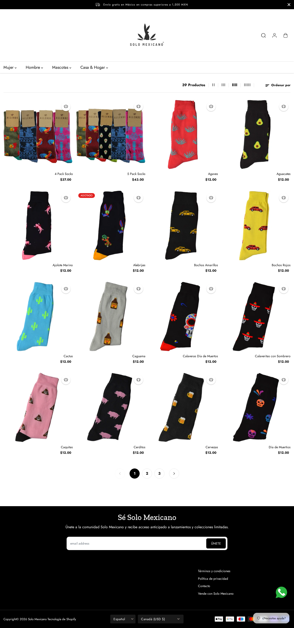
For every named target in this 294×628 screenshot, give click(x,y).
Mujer (9, 67)
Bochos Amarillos (206, 265)
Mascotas (60, 67)
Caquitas (67, 447)
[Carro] (285, 35)
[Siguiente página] (174, 473)
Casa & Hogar (93, 67)
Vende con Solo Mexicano (216, 593)
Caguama (138, 356)
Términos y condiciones (214, 571)
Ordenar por (280, 85)
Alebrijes (139, 265)
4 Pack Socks (64, 173)
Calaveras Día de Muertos (200, 356)
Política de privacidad (213, 578)
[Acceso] (274, 35)
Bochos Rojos (281, 265)
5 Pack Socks (136, 173)
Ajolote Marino (63, 265)
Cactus (68, 356)
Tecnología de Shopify (62, 619)
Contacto (204, 586)
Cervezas (212, 447)
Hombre (33, 67)
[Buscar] (263, 35)
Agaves (213, 173)
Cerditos (139, 447)
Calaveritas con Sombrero (273, 356)
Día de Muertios (280, 447)
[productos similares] (66, 106)
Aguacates (284, 173)
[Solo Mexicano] (147, 35)
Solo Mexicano (37, 619)
